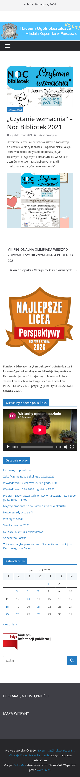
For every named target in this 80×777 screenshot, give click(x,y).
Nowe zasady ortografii (18, 512)
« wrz (6, 624)
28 (38, 614)
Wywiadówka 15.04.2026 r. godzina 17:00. (29, 489)
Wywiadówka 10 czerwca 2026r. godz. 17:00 (30, 483)
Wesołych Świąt (13, 519)
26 (17, 614)
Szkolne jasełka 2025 (16, 525)
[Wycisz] (66, 447)
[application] (40, 430)
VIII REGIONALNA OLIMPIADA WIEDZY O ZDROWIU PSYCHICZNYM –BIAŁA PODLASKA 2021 (41, 255)
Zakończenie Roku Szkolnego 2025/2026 (28, 476)
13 (28, 599)
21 (38, 606)
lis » (14, 624)
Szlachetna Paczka (14, 538)
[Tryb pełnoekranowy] (72, 447)
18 (7, 606)
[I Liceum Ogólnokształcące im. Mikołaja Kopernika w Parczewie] (40, 24)
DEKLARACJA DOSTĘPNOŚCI (26, 696)
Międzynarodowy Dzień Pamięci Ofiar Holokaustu (34, 506)
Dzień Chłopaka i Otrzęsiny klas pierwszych (40, 270)
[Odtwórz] (8, 447)
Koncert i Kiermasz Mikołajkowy (23, 531)
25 (7, 614)
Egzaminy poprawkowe (17, 470)
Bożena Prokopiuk (47, 135)
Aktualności (15, 110)
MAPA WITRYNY (16, 713)
